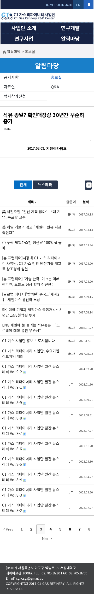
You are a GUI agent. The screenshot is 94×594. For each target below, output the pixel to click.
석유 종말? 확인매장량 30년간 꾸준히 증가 (43, 118)
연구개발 (70, 28)
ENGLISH (78, 5)
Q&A (55, 86)
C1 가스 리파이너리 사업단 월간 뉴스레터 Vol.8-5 (30, 461)
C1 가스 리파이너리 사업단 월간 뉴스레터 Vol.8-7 (30, 430)
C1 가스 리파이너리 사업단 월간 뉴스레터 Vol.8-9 (30, 399)
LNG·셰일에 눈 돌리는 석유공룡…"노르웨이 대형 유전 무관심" (31, 327)
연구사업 (23, 38)
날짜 (86, 201)
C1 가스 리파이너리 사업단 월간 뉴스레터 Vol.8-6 (30, 446)
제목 (31, 201)
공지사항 (11, 77)
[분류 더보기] (89, 185)
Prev (9, 529)
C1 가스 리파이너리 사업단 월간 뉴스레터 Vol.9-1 (30, 384)
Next (46, 539)
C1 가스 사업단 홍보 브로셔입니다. (29, 340)
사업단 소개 (23, 28)
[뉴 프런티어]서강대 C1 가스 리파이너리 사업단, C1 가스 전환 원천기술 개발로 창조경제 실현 (31, 263)
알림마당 (70, 38)
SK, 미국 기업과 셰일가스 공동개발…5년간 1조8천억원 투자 (32, 312)
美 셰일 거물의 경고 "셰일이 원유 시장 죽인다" (31, 229)
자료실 (9, 86)
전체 (23, 184)
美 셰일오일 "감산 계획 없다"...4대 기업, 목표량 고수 (31, 214)
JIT (71, 369)
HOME (49, 4)
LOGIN (59, 4)
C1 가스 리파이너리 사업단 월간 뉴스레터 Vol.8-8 (30, 415)
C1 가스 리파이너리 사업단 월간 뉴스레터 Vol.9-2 (30, 369)
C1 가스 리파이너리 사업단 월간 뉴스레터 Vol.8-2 (30, 507)
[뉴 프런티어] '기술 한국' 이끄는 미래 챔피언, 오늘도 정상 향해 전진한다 (31, 281)
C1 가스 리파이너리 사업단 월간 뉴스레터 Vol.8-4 (30, 476)
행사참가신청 (15, 96)
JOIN (69, 4)
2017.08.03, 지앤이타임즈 (47, 148)
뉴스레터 (45, 184)
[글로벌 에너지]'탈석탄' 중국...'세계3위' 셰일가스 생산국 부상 (30, 297)
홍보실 (56, 77)
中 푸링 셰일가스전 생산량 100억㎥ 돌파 (32, 245)
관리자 (7, 129)
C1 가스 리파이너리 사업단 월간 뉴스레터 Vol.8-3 (30, 492)
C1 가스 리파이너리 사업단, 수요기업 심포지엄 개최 (30, 353)
